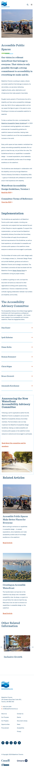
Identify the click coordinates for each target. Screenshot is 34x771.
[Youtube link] (15, 742)
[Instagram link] (19, 742)
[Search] (27, 5)
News (18, 724)
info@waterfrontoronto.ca (10, 709)
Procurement (5, 728)
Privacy (19, 731)
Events (19, 717)
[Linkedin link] (11, 742)
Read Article (7, 543)
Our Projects (4, 721)
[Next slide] (32, 647)
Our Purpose (5, 717)
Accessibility (20, 728)
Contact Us (20, 714)
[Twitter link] (2, 742)
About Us (4, 714)
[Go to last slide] (1, 647)
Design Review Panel (19, 270)
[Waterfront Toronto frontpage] (5, 4)
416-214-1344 (7, 707)
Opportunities (5, 724)
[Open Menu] (31, 4)
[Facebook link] (7, 742)
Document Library (22, 721)
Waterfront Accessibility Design (13, 123)
